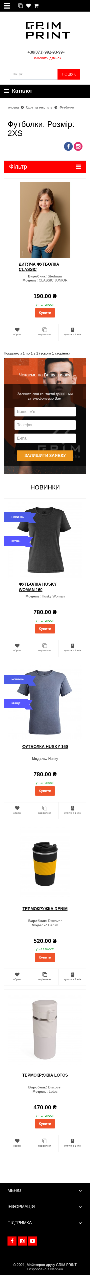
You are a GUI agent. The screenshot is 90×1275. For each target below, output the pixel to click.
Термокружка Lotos (45, 1075)
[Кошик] (36, 6)
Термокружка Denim (45, 909)
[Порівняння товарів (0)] (20, 6)
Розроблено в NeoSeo (45, 1269)
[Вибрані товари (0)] (28, 6)
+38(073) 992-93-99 (45, 52)
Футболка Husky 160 (45, 747)
